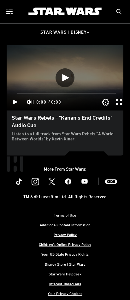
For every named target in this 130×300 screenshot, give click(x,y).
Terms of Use (65, 215)
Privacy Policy (65, 234)
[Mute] (31, 101)
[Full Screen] (119, 101)
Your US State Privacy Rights (65, 254)
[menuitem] (10, 11)
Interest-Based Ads (65, 283)
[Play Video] (65, 78)
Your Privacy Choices (65, 293)
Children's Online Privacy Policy (65, 244)
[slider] (66, 93)
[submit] (119, 11)
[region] (65, 77)
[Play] (15, 101)
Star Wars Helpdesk (65, 274)
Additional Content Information (65, 225)
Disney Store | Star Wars (65, 264)
